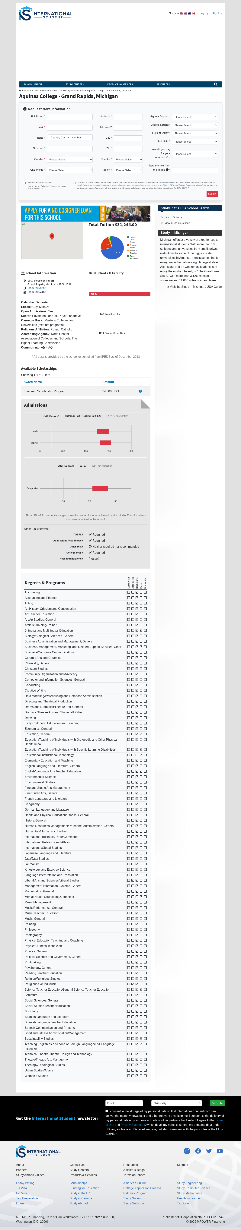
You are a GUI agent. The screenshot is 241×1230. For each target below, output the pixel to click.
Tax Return (184, 1203)
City (108, 137)
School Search (33, 84)
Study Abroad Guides (30, 1175)
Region (106, 169)
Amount (108, 381)
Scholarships (78, 1183)
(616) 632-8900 (36, 288)
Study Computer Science (193, 1188)
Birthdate (38, 148)
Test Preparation (27, 1198)
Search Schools (173, 217)
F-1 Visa (21, 1193)
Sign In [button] (216, 13)
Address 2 (106, 127)
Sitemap (182, 1164)
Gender (38, 159)
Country (105, 159)
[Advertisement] (120, 48)
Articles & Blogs (134, 1170)
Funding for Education (84, 1188)
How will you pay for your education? (160, 153)
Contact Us (77, 1164)
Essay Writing (25, 1183)
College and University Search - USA (44, 90)
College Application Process (142, 1188)
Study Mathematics (189, 1193)
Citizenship (36, 169)
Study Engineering (189, 1183)
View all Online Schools (177, 223)
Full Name (37, 116)
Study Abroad (79, 1203)
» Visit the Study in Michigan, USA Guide (194, 286)
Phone (39, 137)
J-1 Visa (21, 1188)
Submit (212, 193)
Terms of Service (134, 1175)
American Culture (135, 1183)
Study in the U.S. (81, 1193)
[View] (140, 391)
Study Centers (75, 84)
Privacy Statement (187, 185)
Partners (21, 1170)
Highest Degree (159, 116)
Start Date (162, 141)
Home (22, 90)
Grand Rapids (80, 90)
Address (105, 116)
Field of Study (160, 132)
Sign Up (204, 13)
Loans (20, 1203)
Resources (163, 84)
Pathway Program (135, 1193)
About (20, 1164)
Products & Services (120, 84)
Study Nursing (132, 1198)
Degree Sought (159, 124)
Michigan (68, 90)
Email (40, 127)
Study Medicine (133, 1203)
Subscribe (217, 1103)
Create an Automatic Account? (40, 182)
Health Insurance (188, 1198)
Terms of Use (169, 185)
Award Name (33, 381)
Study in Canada (81, 1198)
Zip (108, 148)
